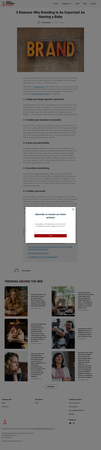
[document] (50, 225)
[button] (73, 209)
